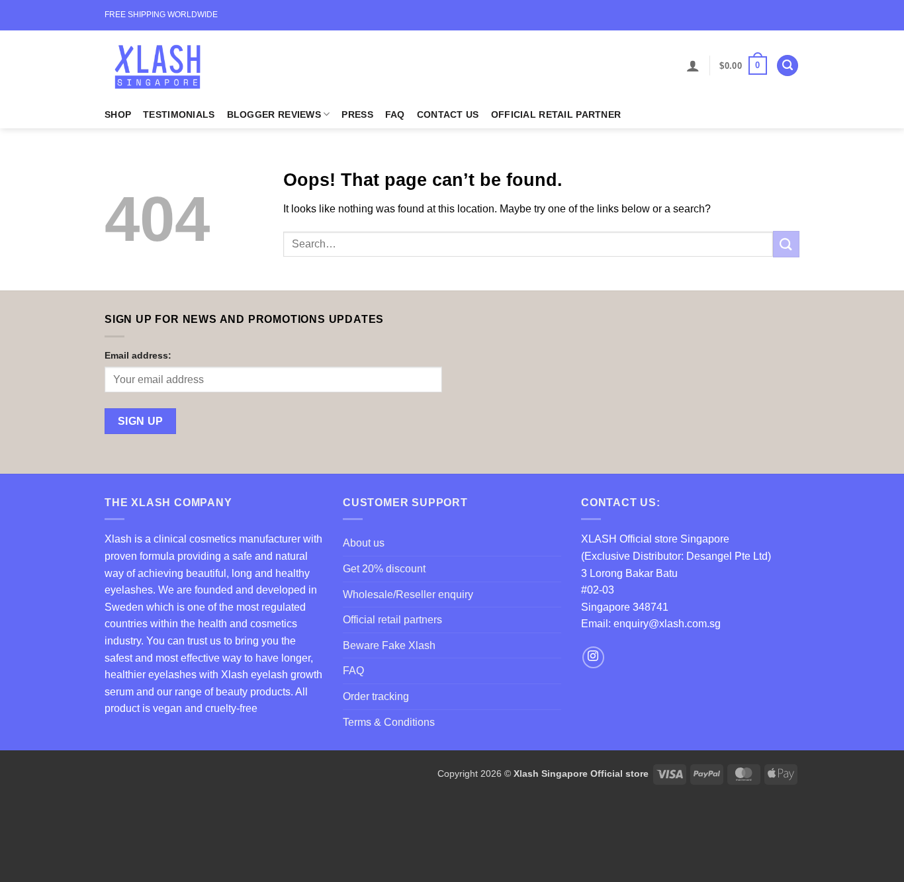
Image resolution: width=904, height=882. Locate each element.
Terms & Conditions (389, 722)
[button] (693, 65)
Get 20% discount (384, 568)
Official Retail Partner (556, 114)
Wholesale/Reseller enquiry (408, 594)
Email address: (138, 355)
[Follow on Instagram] (593, 657)
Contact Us (448, 114)
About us (363, 543)
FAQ (395, 114)
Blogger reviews (274, 114)
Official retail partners (392, 619)
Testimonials (178, 114)
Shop (118, 114)
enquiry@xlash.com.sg (667, 623)
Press (357, 114)
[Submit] (786, 244)
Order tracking (376, 696)
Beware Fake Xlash (389, 645)
